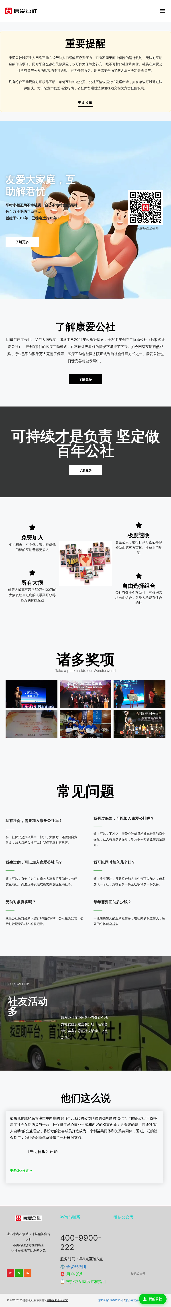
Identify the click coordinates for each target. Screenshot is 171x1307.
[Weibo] (10, 1273)
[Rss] (27, 1273)
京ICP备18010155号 (110, 1300)
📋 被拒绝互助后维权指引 (83, 1281)
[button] (162, 11)
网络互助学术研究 (57, 1300)
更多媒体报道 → (21, 1170)
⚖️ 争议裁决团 (73, 1266)
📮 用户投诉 (71, 1274)
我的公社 (155, 1299)
